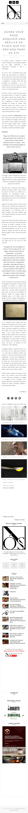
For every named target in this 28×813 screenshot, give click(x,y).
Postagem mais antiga (19, 519)
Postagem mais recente (8, 516)
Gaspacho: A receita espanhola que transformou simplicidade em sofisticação (18, 586)
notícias (12, 57)
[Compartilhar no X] (12, 398)
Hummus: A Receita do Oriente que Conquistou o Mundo (17, 578)
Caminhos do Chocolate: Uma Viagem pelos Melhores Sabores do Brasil (17, 641)
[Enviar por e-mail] (19, 398)
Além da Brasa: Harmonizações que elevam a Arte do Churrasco (17, 599)
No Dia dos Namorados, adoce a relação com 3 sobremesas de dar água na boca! (18, 620)
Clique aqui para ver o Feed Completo (14, 651)
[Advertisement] (14, 675)
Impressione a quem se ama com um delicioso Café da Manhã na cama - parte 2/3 (17, 628)
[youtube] (17, 2)
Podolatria (13, 591)
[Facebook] (8, 398)
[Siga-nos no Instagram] (16, 398)
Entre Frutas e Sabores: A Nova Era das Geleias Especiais (17, 635)
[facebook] (10, 2)
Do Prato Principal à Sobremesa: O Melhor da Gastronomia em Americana (18, 606)
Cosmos (22, 55)
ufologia (16, 57)
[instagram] (13, 2)
